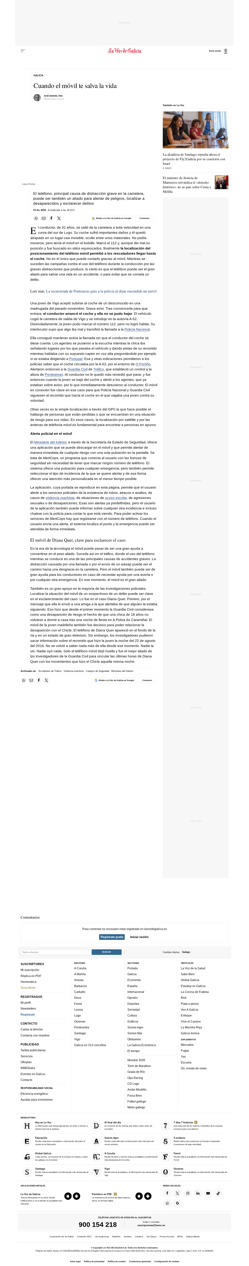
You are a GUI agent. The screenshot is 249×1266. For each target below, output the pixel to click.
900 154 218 (98, 1224)
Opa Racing (135, 1077)
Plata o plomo (190, 1003)
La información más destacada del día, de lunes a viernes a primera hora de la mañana (61, 1125)
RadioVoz (116, 1236)
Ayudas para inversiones (37, 1099)
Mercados (187, 1044)
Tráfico (98, 369)
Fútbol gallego (136, 1101)
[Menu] (23, 51)
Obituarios (134, 1039)
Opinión (132, 997)
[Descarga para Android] (76, 1196)
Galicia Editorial (192, 1236)
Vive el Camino (191, 1021)
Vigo (77, 1039)
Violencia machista (74, 671)
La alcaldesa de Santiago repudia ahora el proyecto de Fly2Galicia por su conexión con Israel (194, 159)
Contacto (26, 1079)
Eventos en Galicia (33, 1074)
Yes (183, 1056)
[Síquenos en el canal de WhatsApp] (167, 1203)
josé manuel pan (53, 96)
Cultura (132, 1015)
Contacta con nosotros (35, 1035)
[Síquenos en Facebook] (167, 1193)
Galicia (132, 974)
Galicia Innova (190, 1033)
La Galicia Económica (141, 1045)
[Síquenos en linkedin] (198, 1193)
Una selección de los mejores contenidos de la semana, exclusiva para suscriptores (198, 1125)
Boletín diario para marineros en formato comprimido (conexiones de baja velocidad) (197, 1141)
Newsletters (28, 1008)
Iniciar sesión (139, 937)
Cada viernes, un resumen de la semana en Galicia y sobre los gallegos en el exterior (61, 1156)
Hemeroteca (28, 981)
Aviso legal (75, 1261)
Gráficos (132, 1021)
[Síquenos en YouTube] (208, 1193)
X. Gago (167, 168)
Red (183, 997)
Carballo (79, 991)
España (132, 986)
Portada (132, 968)
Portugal (75, 359)
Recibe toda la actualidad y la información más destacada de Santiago (62, 1171)
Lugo (77, 1015)
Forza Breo (134, 1095)
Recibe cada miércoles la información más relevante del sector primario (129, 1141)
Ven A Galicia (189, 1009)
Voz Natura (151, 1236)
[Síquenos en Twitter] (177, 1193)
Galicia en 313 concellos (90, 1045)
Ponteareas (54, 374)
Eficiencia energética (34, 1093)
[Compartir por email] (44, 218)
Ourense (79, 1021)
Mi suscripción (30, 969)
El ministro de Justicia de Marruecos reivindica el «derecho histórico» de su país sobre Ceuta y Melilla (187, 184)
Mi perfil (26, 1002)
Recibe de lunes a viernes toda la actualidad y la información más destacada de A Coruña (131, 1156)
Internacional (135, 991)
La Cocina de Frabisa (195, 991)
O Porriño (143, 364)
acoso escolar (116, 498)
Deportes (133, 1003)
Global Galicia (190, 980)
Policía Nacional (137, 329)
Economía (134, 980)
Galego (186, 952)
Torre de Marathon (139, 1066)
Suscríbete (28, 987)
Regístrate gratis (112, 937)
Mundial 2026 (136, 1060)
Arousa (78, 980)
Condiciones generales (140, 1261)
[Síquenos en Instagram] (187, 1193)
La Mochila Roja (191, 1027)
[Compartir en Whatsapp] (36, 218)
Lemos (78, 1009)
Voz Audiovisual (102, 1236)
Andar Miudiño (136, 1089)
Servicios (27, 1056)
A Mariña (80, 974)
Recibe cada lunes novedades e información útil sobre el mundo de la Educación (60, 1141)
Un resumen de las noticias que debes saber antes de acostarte (128, 1125)
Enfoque (186, 1015)
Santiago (80, 1033)
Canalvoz (139, 1236)
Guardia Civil (77, 369)
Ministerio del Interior (50, 442)
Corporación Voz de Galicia (62, 1236)
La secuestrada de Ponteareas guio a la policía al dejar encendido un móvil (101, 291)
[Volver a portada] (124, 51)
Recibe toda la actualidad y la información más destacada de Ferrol (200, 1156)
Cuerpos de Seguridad (97, 671)
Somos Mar (134, 1033)
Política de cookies (117, 1261)
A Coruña (80, 968)
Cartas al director (32, 1029)
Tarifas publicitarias (33, 1050)
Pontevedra (81, 1027)
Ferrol (78, 1003)
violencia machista (60, 498)
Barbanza (80, 986)
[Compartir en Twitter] (59, 218)
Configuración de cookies (166, 1261)
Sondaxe (128, 1236)
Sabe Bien (187, 974)
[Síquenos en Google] (177, 1203)
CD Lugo (133, 1083)
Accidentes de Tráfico (50, 671)
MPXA (180, 1236)
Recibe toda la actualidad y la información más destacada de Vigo (131, 1171)
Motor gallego (136, 1107)
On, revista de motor (194, 1068)
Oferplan (26, 1062)
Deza (77, 997)
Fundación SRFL (84, 1236)
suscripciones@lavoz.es (151, 1225)
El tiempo (133, 1051)
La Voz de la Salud (193, 968)
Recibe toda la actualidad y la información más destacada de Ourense (200, 1171)
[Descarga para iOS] (68, 1196)
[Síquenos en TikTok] (218, 1193)
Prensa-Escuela (167, 1236)
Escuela (186, 1062)
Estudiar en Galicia (193, 986)
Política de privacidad (94, 1261)
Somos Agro (135, 1027)
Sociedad (133, 1009)
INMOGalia (28, 1068)
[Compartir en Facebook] (51, 218)
